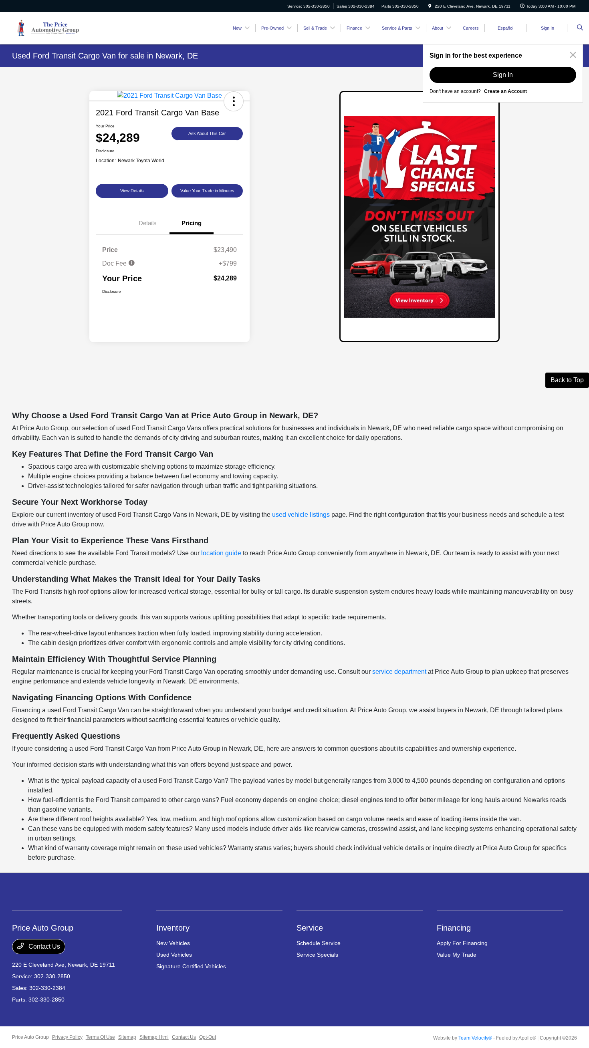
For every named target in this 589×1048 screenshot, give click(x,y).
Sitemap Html (154, 1037)
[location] (430, 6)
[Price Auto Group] (48, 27)
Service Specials (317, 954)
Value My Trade (456, 954)
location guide (221, 553)
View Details (132, 190)
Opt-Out (207, 1037)
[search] (580, 28)
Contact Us (43, 946)
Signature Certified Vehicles (191, 966)
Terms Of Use (100, 1037)
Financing (454, 927)
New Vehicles (173, 943)
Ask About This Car (207, 133)
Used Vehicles (174, 954)
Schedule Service (319, 943)
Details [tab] (148, 223)
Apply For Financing (462, 943)
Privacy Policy (67, 1037)
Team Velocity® (475, 1038)
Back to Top (567, 380)
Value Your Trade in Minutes (207, 190)
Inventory (173, 927)
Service (310, 927)
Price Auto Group (30, 1037)
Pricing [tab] (192, 223)
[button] (234, 101)
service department (399, 671)
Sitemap (127, 1037)
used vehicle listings (301, 514)
